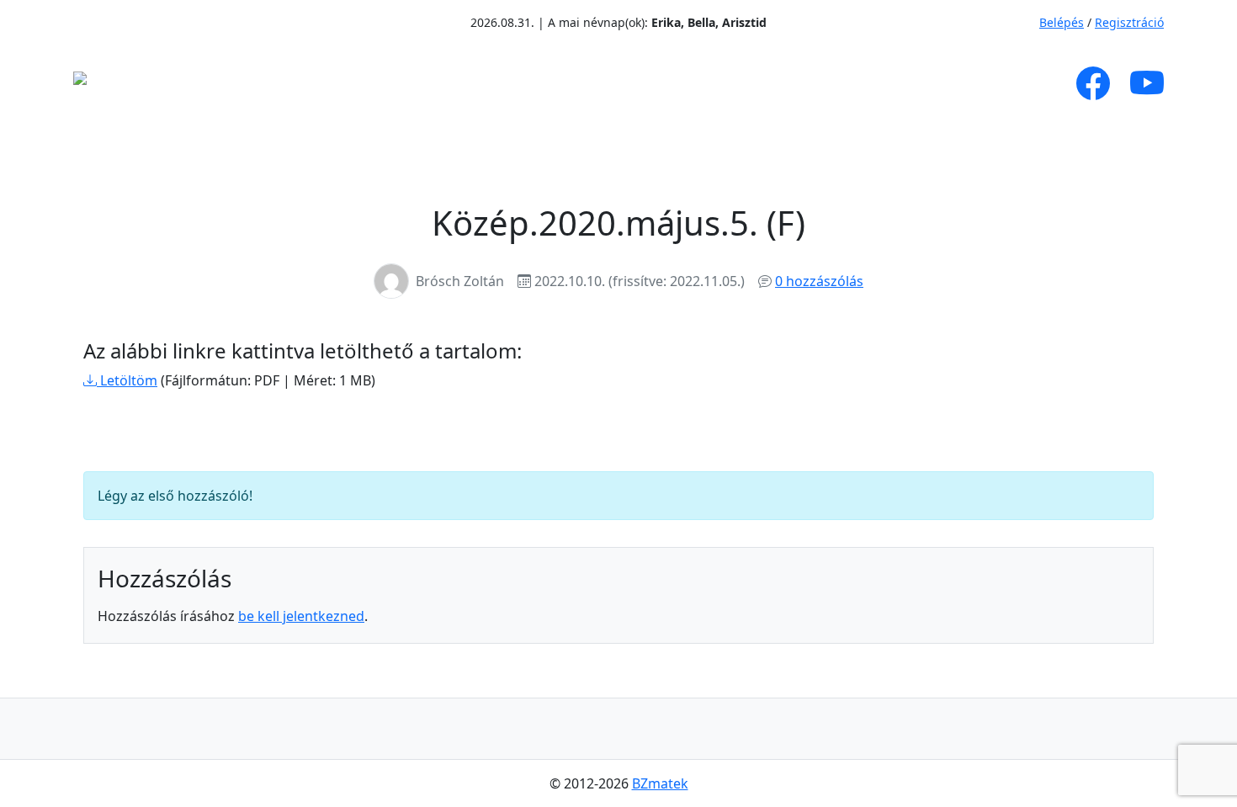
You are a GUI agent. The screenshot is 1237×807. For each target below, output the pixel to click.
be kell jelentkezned (301, 616)
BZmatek (660, 783)
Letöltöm (127, 380)
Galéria (741, 83)
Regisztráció (1129, 22)
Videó (657, 83)
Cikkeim (403, 83)
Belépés (1061, 22)
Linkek (849, 83)
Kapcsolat (952, 83)
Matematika (526, 83)
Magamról (289, 83)
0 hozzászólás (819, 281)
